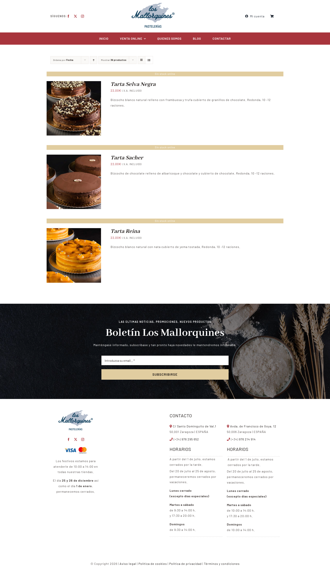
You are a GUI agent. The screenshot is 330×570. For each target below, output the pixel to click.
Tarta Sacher (127, 157)
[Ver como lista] (149, 60)
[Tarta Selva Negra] (74, 84)
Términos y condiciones (222, 563)
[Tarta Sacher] (74, 157)
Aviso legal (128, 563)
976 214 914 (247, 439)
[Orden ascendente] (93, 60)
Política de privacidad (185, 563)
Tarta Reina (125, 231)
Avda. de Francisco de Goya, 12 (253, 426)
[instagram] (82, 16)
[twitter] (75, 16)
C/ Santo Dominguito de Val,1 (194, 426)
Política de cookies (152, 563)
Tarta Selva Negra (133, 84)
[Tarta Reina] (74, 231)
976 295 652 (190, 439)
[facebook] (68, 16)
